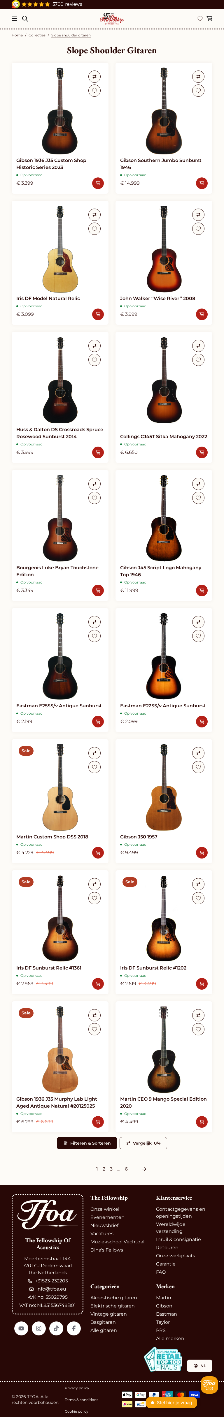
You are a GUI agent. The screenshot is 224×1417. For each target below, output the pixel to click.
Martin (163, 1297)
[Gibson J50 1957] (164, 801)
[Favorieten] (200, 18)
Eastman (166, 1314)
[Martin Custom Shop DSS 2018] (60, 801)
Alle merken (170, 1338)
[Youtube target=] (21, 1328)
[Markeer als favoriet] (94, 90)
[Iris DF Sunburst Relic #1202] (164, 932)
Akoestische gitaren (113, 1297)
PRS (161, 1330)
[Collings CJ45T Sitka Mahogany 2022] (164, 397)
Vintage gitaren (108, 1314)
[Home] (112, 19)
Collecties (37, 35)
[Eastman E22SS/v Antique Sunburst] (164, 670)
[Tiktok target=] (56, 1328)
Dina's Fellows (106, 1250)
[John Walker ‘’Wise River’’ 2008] (164, 263)
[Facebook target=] (74, 1328)
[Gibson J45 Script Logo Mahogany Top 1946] (164, 535)
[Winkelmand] (209, 19)
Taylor (163, 1322)
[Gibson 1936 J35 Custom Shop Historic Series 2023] (60, 128)
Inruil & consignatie (178, 1239)
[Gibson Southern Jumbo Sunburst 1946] (164, 128)
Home (17, 35)
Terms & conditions (81, 1399)
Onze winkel (104, 1209)
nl (203, 1365)
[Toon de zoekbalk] (25, 19)
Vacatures (101, 1233)
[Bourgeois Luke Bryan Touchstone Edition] (60, 535)
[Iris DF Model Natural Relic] (60, 263)
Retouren (167, 1247)
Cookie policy (76, 1411)
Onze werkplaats (175, 1256)
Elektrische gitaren (112, 1306)
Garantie (166, 1264)
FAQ (161, 1272)
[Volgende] (144, 1169)
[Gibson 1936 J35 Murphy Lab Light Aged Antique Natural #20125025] (60, 1066)
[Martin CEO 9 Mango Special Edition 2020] (164, 1066)
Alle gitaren (103, 1330)
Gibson (164, 1306)
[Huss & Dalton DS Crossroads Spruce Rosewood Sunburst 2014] (60, 397)
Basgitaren (103, 1322)
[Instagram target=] (39, 1328)
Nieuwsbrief (104, 1225)
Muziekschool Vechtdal (117, 1242)
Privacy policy (77, 1388)
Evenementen (107, 1217)
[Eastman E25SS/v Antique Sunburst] (60, 670)
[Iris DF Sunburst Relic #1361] (60, 932)
